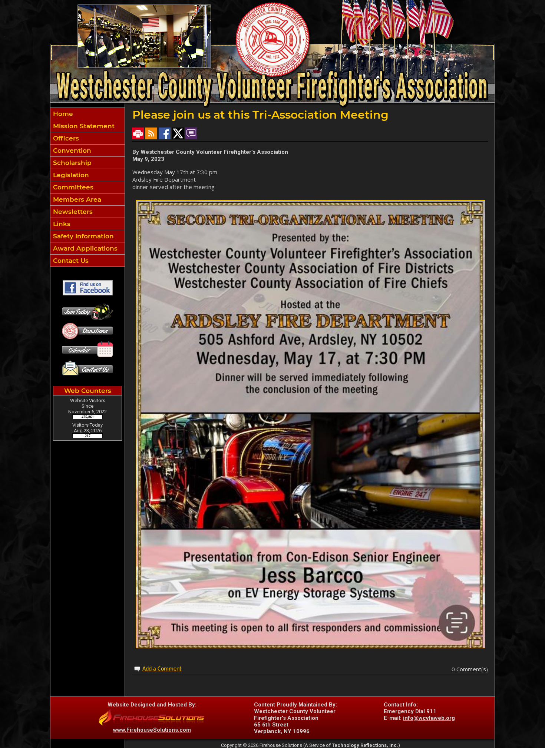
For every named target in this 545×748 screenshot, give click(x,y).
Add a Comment (161, 669)
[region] (87, 187)
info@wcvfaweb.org (429, 718)
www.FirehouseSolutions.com (152, 730)
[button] (87, 138)
